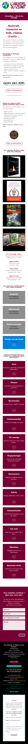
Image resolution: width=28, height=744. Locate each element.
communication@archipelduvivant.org (14, 688)
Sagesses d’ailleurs (14, 261)
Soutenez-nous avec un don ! (14, 666)
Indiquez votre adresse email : (13, 720)
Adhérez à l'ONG (14, 661)
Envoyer (22, 635)
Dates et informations (14, 90)
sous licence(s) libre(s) (18, 680)
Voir (14, 345)
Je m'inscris (14, 735)
